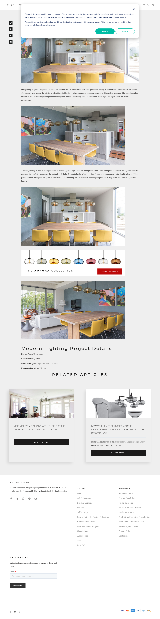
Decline (125, 31)
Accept (105, 31)
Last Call (81, 545)
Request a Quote (126, 493)
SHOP (10, 5)
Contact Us (123, 536)
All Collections (84, 498)
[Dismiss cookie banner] (134, 9)
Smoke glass (100, 174)
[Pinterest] (29, 498)
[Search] (148, 5)
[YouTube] (35, 498)
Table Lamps (82, 512)
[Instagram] (23, 498)
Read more (41, 442)
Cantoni (51, 89)
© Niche (15, 612)
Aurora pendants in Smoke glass (56, 170)
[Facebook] (11, 498)
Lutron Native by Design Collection (93, 517)
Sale (79, 540)
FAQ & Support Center (129, 526)
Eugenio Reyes (38, 89)
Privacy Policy (125, 531)
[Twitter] (17, 498)
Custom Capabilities (127, 498)
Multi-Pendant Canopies (88, 526)
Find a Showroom (126, 512)
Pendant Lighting (84, 503)
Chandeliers (82, 531)
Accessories (82, 536)
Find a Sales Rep (126, 503)
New (79, 493)
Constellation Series (86, 521)
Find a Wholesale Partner (130, 507)
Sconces (80, 507)
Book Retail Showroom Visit (131, 521)
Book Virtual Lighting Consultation (134, 517)
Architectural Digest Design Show (129, 442)
